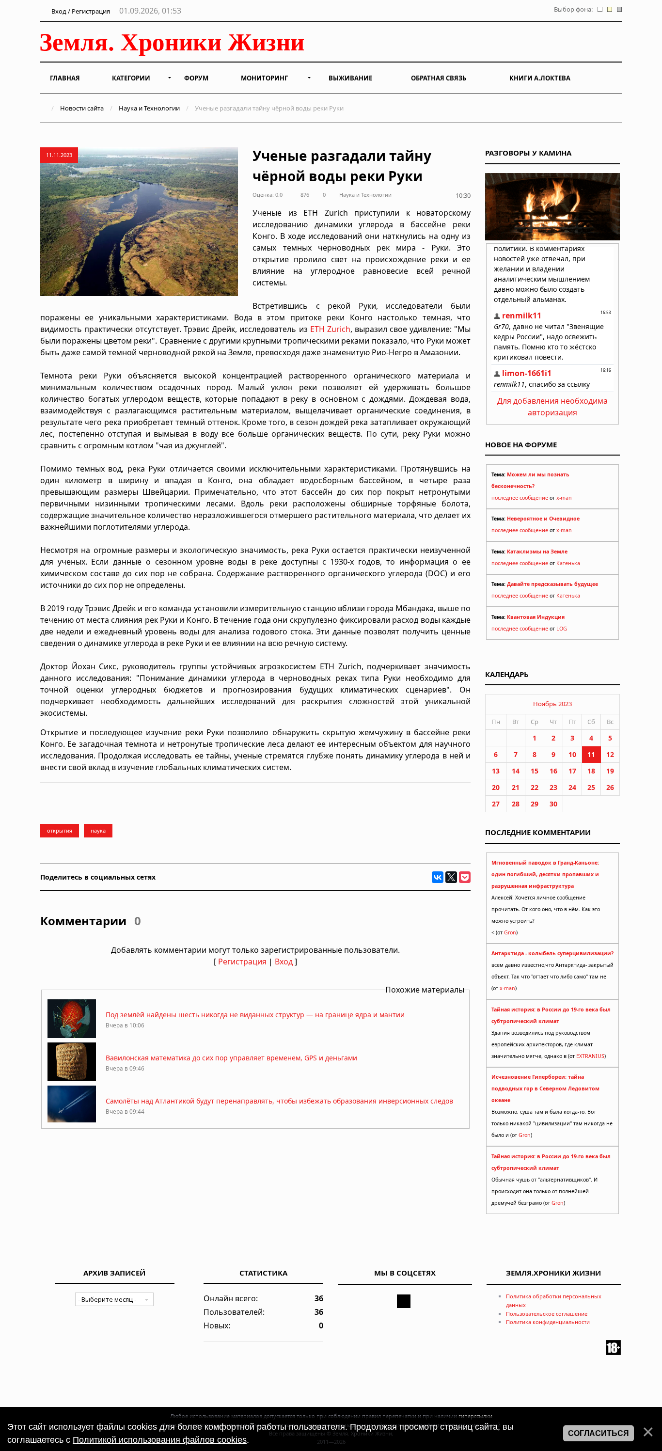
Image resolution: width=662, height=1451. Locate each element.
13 (496, 770)
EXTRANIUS (590, 1056)
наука (98, 830)
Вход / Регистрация (80, 11)
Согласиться (598, 1433)
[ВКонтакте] (437, 877)
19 (610, 770)
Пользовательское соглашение (546, 1313)
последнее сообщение (519, 497)
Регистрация (242, 961)
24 (572, 787)
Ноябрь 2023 (552, 703)
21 (516, 787)
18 (591, 770)
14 (516, 770)
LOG (561, 628)
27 (496, 803)
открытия (59, 830)
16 (553, 770)
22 (534, 787)
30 (553, 803)
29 (534, 803)
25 (591, 787)
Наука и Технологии (149, 108)
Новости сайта (82, 108)
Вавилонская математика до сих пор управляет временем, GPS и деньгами (231, 1057)
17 (572, 770)
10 (572, 754)
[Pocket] (465, 877)
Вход (284, 961)
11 (591, 754)
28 (516, 803)
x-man (564, 497)
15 (534, 770)
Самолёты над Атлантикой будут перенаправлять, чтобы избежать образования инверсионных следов (279, 1100)
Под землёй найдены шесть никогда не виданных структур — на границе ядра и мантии (255, 1014)
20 (496, 787)
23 (553, 787)
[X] (451, 877)
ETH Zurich (330, 329)
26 (610, 787)
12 (610, 754)
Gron (510, 932)
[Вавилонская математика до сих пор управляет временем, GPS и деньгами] (71, 1078)
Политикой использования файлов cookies (160, 1440)
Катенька (568, 563)
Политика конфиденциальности (548, 1321)
